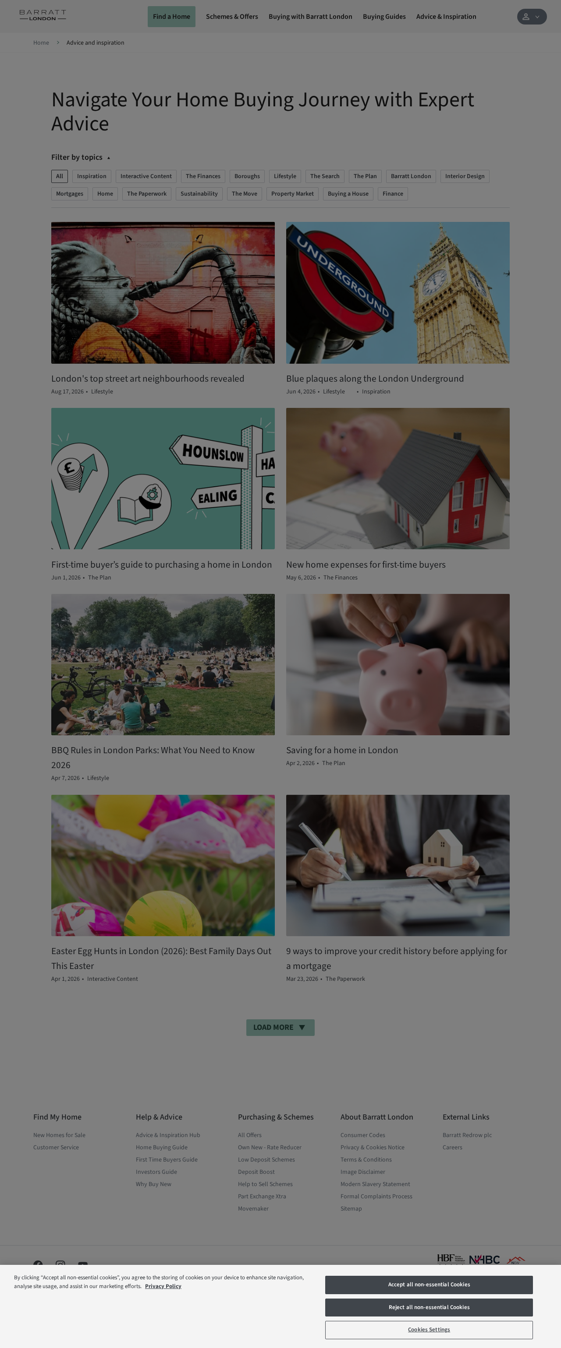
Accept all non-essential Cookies (429, 1284)
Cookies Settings (429, 1330)
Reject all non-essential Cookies (429, 1307)
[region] (280, 1306)
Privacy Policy (163, 1286)
